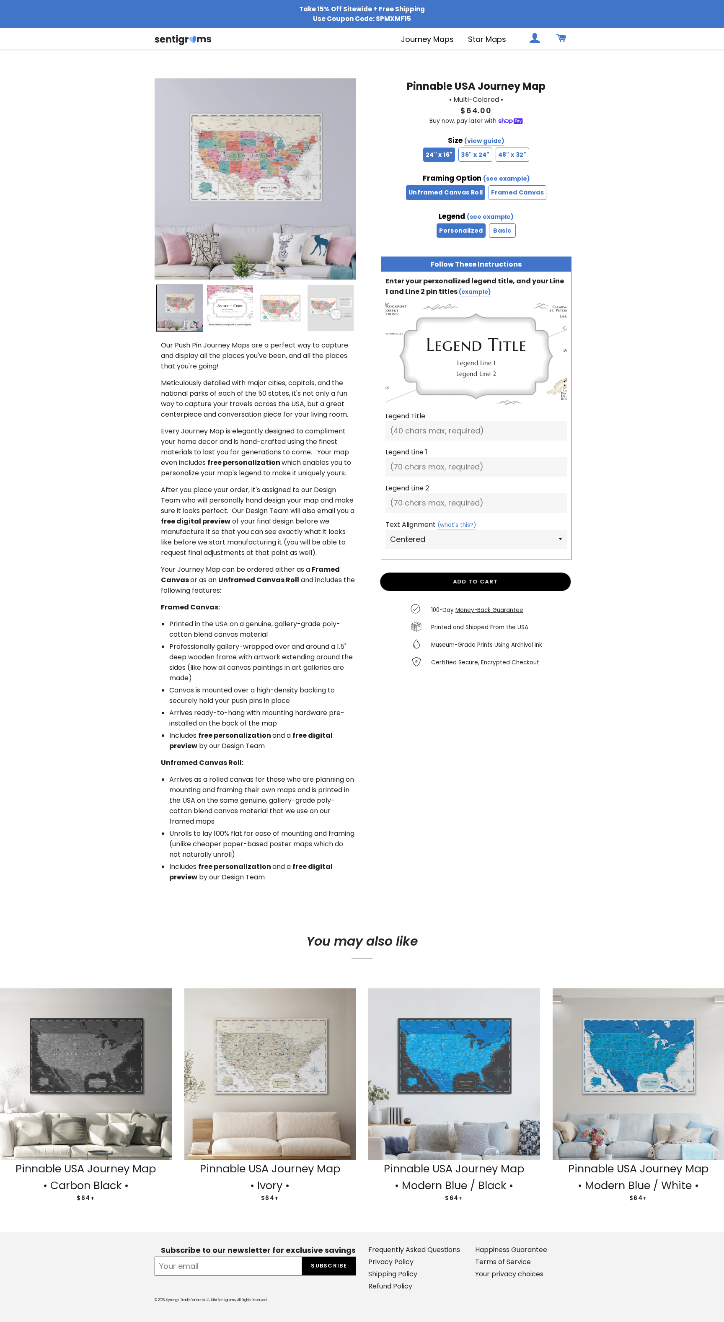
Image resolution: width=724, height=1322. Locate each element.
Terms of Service (503, 1262)
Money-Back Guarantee (489, 610)
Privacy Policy (391, 1262)
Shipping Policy (392, 1274)
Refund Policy (390, 1286)
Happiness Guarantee (511, 1250)
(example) (475, 292)
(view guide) (484, 141)
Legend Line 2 (407, 488)
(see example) (506, 178)
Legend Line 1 (406, 452)
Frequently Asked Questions (414, 1250)
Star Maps (487, 39)
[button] (179, 308)
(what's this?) (456, 525)
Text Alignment (430, 524)
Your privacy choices (509, 1274)
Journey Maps (427, 39)
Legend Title (405, 416)
